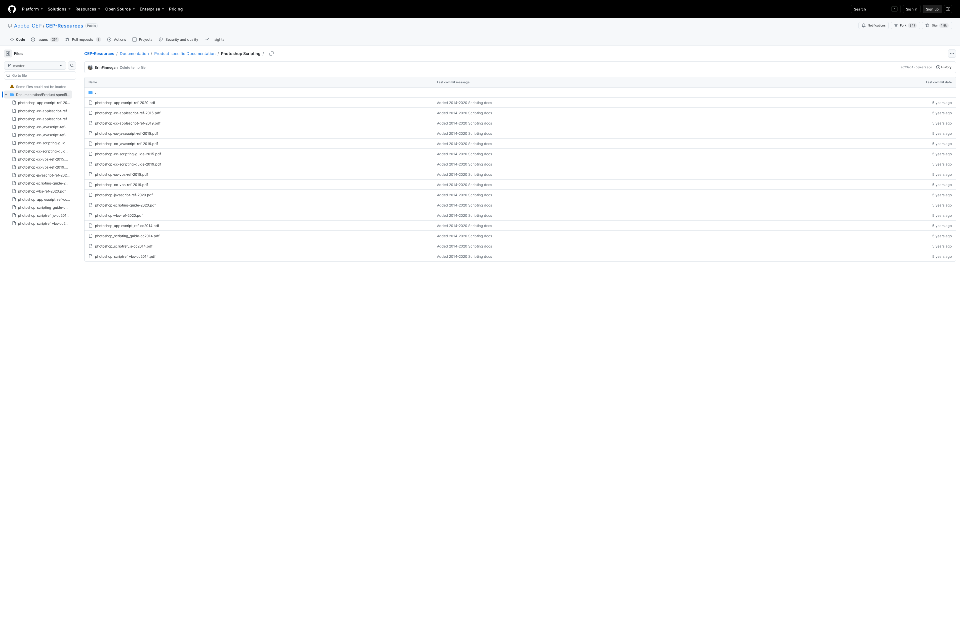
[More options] (952, 54)
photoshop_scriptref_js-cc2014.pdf (123, 246)
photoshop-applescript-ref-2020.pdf (125, 102)
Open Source (118, 9)
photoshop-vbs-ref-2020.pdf (119, 215)
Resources (86, 9)
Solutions (57, 9)
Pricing (176, 9)
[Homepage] (12, 9)
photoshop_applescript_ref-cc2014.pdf (127, 226)
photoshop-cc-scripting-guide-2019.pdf (128, 164)
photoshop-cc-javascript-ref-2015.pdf (126, 133)
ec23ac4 (907, 67)
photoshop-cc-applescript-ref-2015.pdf (127, 113)
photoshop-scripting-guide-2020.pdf (125, 205)
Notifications (877, 25)
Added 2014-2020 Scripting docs (464, 102)
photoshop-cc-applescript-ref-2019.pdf (127, 123)
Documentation (134, 53)
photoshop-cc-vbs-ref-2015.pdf (121, 174)
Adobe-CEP (28, 26)
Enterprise (150, 9)
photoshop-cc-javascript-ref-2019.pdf (126, 144)
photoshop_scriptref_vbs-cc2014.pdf (125, 256)
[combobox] (42, 75)
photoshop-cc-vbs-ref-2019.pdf (121, 184)
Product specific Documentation (185, 53)
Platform (30, 9)
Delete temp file (133, 67)
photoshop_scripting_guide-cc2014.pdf (127, 236)
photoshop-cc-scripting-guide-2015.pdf (128, 154)
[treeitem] (38, 86)
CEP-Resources (64, 26)
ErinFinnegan (106, 67)
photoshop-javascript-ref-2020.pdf (124, 195)
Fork (907, 25)
